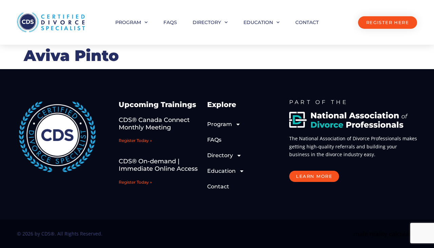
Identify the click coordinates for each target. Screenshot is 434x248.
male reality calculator (385, 234)
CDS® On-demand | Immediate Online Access (158, 165)
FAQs (170, 22)
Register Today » (135, 140)
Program (128, 22)
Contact (307, 22)
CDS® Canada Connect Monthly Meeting (154, 123)
